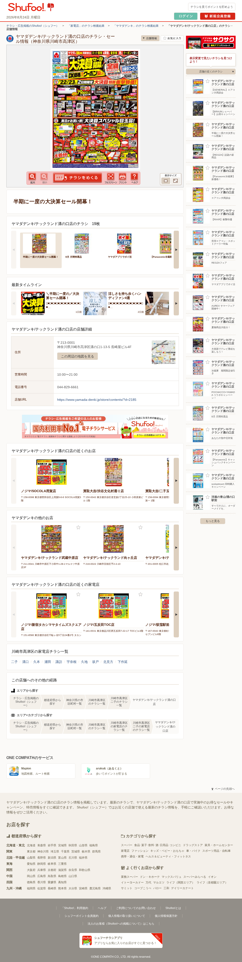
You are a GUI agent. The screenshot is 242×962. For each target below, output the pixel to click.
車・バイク (193, 850)
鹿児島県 (95, 888)
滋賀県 (62, 870)
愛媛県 (52, 882)
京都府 (52, 870)
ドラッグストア (193, 845)
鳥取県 (52, 876)
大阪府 (31, 870)
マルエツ (158, 882)
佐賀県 (41, 888)
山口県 (73, 876)
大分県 (73, 888)
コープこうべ (142, 888)
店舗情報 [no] (150, 38)
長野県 (41, 857)
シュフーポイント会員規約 (82, 916)
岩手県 (52, 845)
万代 (148, 882)
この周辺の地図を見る (77, 356)
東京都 (31, 851)
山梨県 (31, 857)
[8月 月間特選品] (83, 243)
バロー (157, 888)
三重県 (62, 863)
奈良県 (73, 870)
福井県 (83, 857)
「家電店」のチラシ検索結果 (86, 25)
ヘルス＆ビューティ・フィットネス (168, 856)
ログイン (186, 16)
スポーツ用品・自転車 (216, 850)
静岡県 (41, 863)
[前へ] (13, 250)
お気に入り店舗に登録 (172, 38)
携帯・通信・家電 (132, 856)
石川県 (73, 857)
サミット (126, 888)
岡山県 (31, 876)
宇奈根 (72, 662)
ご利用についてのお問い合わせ (136, 908)
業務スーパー (129, 876)
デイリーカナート (182, 888)
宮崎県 (83, 888)
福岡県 (31, 888)
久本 (36, 662)
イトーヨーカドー (132, 882)
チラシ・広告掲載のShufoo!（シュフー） (32, 25)
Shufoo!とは (173, 908)
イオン (212, 876)
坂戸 (95, 662)
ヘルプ (102, 908)
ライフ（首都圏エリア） (212, 882)
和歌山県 (84, 870)
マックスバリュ (172, 876)
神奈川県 (43, 851)
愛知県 (31, 863)
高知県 (62, 882)
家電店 (125, 850)
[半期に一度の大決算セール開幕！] (41, 243)
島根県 (62, 876)
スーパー (126, 845)
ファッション (139, 850)
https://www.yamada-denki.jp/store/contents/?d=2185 (96, 400)
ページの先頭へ (223, 788)
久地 (84, 662)
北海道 (31, 845)
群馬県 (96, 851)
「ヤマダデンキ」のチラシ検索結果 (136, 25)
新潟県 (52, 857)
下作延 (123, 662)
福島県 (93, 845)
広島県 (41, 876)
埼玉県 (55, 851)
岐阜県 (52, 863)
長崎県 (52, 888)
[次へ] (176, 250)
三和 (166, 888)
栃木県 (86, 851)
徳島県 (31, 882)
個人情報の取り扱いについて (126, 916)
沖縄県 (107, 888)
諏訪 (59, 662)
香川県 (41, 882)
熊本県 (62, 888)
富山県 (62, 857)
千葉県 (65, 851)
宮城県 (62, 845)
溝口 (25, 662)
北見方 (108, 662)
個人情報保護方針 (166, 916)
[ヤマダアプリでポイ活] (126, 243)
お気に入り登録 (78, 527)
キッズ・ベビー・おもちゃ (167, 850)
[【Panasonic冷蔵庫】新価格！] (168, 243)
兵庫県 (41, 870)
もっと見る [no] (213, 521)
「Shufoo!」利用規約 (74, 908)
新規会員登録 (217, 16)
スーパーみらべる (194, 876)
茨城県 (75, 851)
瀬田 (47, 662)
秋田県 (73, 845)
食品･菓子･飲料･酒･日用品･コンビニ (157, 845)
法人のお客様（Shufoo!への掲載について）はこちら (121, 923)
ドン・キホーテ (150, 876)
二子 (14, 662)
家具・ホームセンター (219, 845)
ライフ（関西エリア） (180, 882)
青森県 (41, 845)
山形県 (83, 845)
